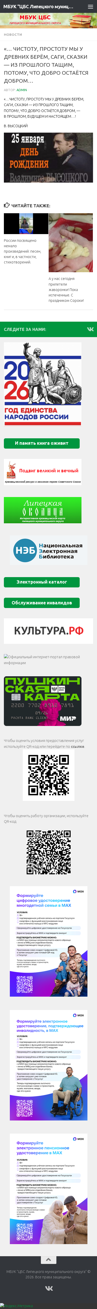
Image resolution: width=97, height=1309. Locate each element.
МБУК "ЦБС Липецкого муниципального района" (38, 6)
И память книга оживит (42, 443)
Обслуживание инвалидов (42, 602)
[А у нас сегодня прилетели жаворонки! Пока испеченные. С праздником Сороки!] (71, 242)
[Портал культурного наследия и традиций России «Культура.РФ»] (48, 631)
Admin (22, 90)
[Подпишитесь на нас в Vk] (90, 329)
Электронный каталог (42, 581)
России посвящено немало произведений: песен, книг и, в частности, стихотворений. (22, 251)
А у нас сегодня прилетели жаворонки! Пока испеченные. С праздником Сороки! (66, 290)
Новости (13, 34)
